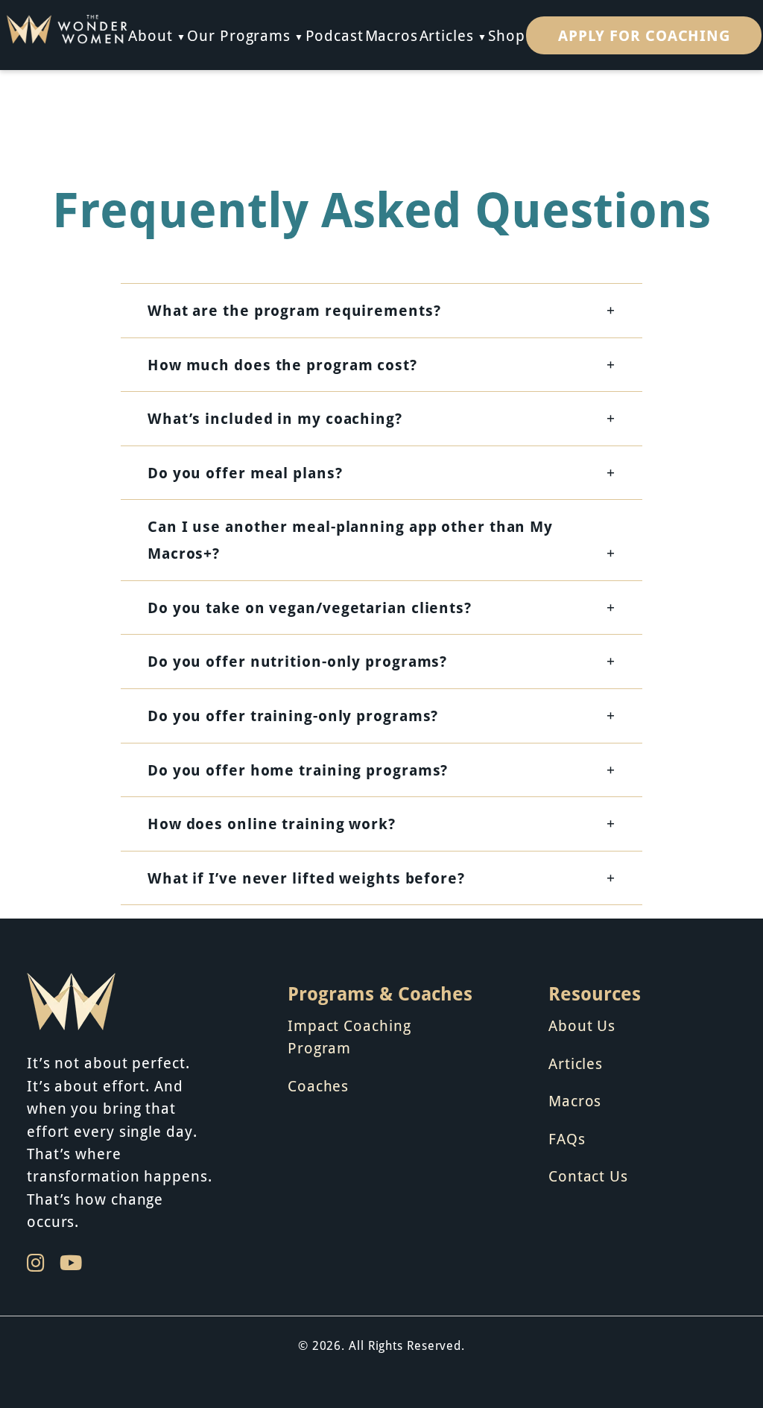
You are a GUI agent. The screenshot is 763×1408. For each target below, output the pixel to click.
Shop (506, 35)
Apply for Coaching (644, 35)
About (150, 35)
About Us (581, 1025)
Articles (447, 35)
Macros (391, 35)
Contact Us (588, 1175)
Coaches (318, 1085)
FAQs (567, 1138)
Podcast (334, 35)
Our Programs (239, 35)
